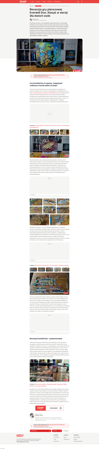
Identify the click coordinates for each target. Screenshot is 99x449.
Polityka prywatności (78, 441)
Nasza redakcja (77, 437)
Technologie (56, 437)
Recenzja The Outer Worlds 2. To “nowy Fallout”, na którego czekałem (52, 265)
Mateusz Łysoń (35, 19)
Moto (44, 1)
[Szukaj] (81, 1)
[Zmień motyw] (78, 1)
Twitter (55, 430)
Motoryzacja (56, 441)
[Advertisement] (49, 186)
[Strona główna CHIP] (23, 1)
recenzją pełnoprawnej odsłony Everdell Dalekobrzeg (45, 92)
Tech (33, 1)
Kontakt (75, 439)
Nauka (50, 1)
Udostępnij (34, 430)
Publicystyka (57, 1)
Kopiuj (66, 430)
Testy (38, 1)
